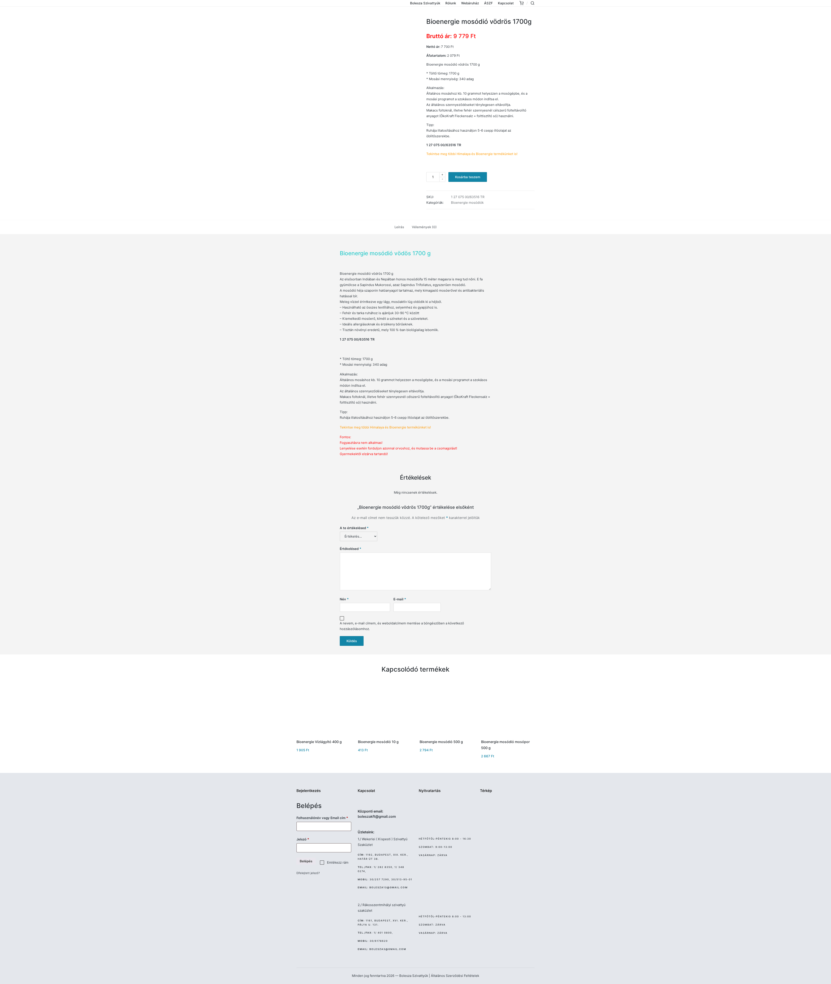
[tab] (399, 227)
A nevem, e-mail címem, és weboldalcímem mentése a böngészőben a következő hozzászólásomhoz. (402, 626)
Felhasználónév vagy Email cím (323, 818)
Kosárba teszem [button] (323, 735)
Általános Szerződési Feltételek (455, 976)
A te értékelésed (354, 528)
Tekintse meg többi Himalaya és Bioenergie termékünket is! (471, 154)
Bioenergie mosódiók (467, 202)
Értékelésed (350, 549)
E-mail (399, 599)
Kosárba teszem (467, 177)
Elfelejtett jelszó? (308, 873)
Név (344, 599)
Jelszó (309, 839)
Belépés (306, 861)
